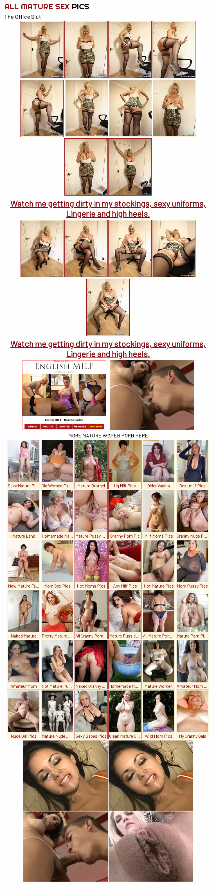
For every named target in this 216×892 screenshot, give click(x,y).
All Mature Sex (46, 6)
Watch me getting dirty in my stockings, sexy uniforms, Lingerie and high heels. (108, 208)
